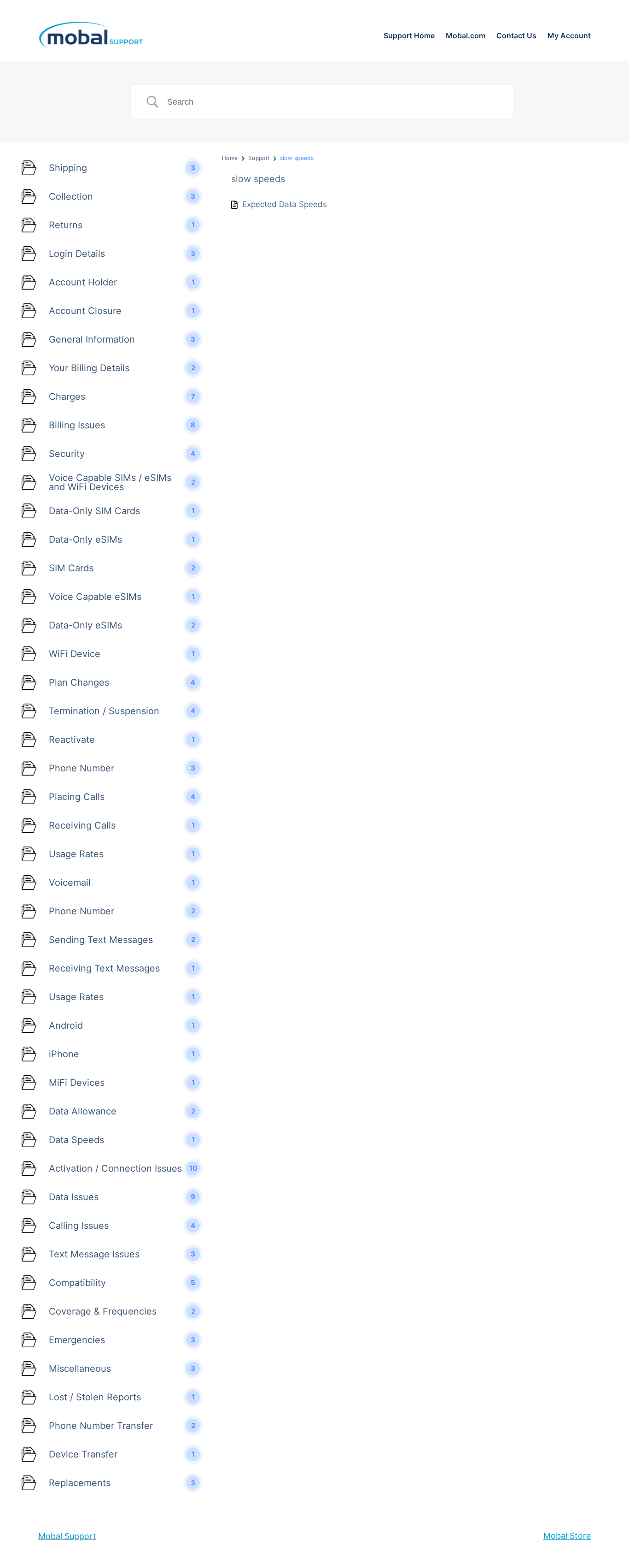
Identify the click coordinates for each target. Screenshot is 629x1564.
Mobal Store (567, 1535)
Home (230, 157)
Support (259, 157)
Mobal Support (67, 1536)
